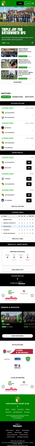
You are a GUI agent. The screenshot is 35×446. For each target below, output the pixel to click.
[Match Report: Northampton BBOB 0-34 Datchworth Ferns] (9, 74)
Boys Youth (29, 97)
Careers (9, 432)
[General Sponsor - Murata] (11, 299)
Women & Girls (17, 97)
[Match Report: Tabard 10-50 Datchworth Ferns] (9, 52)
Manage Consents (22, 437)
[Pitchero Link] (21, 284)
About (18, 430)
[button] (32, 43)
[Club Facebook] (17, 279)
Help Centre (9, 430)
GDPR (26, 432)
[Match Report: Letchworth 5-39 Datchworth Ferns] (9, 63)
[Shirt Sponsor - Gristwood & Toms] (11, 292)
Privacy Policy (24, 434)
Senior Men (6, 97)
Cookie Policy (11, 437)
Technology (18, 432)
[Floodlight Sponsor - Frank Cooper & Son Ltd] (24, 292)
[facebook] (17, 407)
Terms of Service (12, 434)
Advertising (25, 430)
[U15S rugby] (11, 317)
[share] (32, 43)
